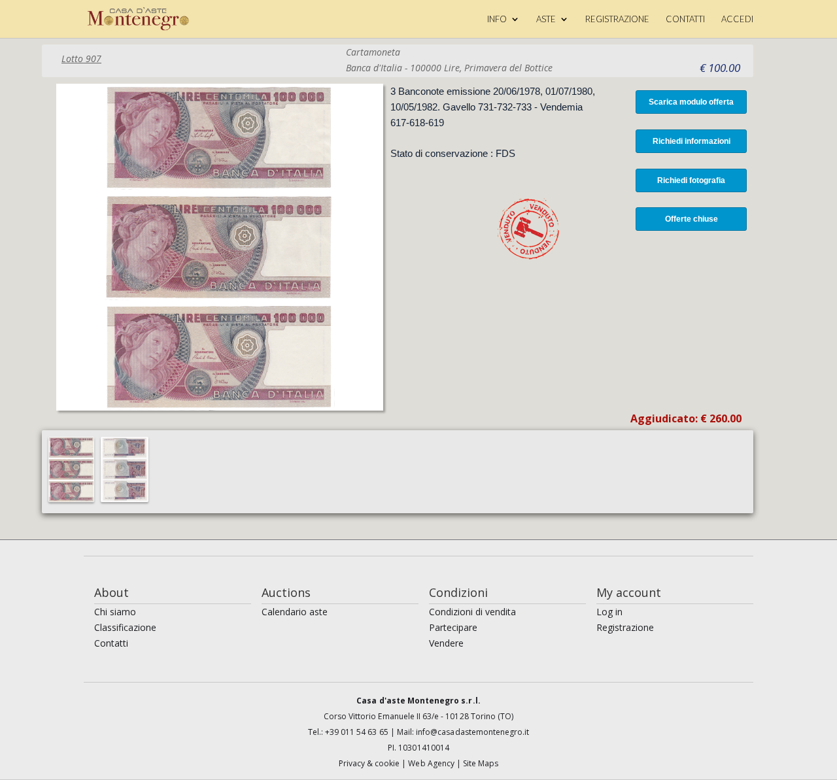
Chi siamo (115, 611)
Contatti (111, 643)
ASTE (546, 19)
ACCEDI (737, 19)
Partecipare (453, 627)
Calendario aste (295, 611)
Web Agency (432, 763)
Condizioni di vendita (472, 611)
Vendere (446, 643)
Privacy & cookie (370, 763)
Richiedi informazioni (691, 141)
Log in (609, 611)
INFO (497, 19)
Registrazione (625, 627)
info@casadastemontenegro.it (472, 732)
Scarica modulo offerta (691, 102)
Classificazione (125, 627)
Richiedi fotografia (691, 180)
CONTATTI (685, 19)
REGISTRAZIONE (617, 19)
